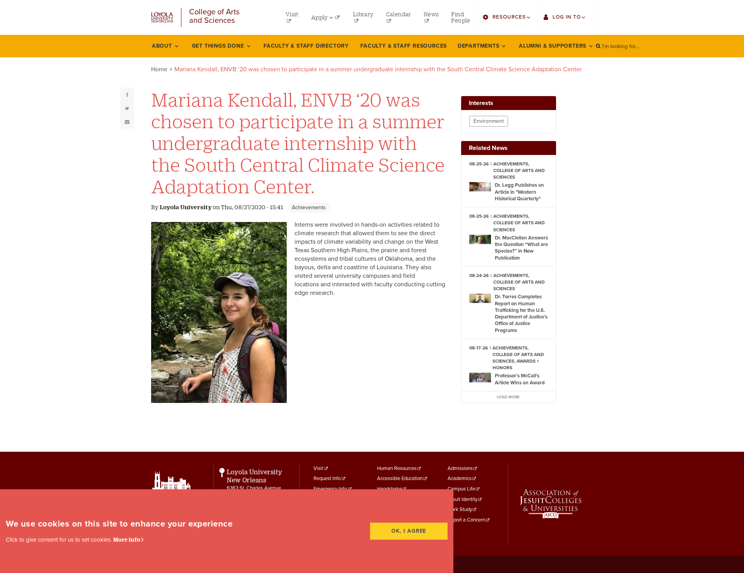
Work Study (460, 509)
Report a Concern (466, 520)
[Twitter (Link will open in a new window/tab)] (127, 108)
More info (126, 539)
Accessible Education (400, 478)
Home (159, 69)
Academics (460, 478)
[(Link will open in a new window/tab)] (550, 503)
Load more (508, 397)
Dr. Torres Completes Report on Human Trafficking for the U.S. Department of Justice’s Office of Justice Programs (521, 313)
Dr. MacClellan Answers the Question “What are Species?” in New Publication (521, 248)
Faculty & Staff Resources (403, 46)
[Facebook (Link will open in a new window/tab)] (127, 95)
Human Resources (397, 468)
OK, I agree (409, 531)
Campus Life (461, 489)
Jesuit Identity (462, 499)
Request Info (327, 478)
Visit (318, 468)
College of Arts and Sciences (214, 16)
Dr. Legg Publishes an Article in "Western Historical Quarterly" (519, 192)
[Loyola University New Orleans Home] (162, 17)
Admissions (460, 468)
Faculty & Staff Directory (306, 46)
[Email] (127, 122)
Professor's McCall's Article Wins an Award (520, 379)
